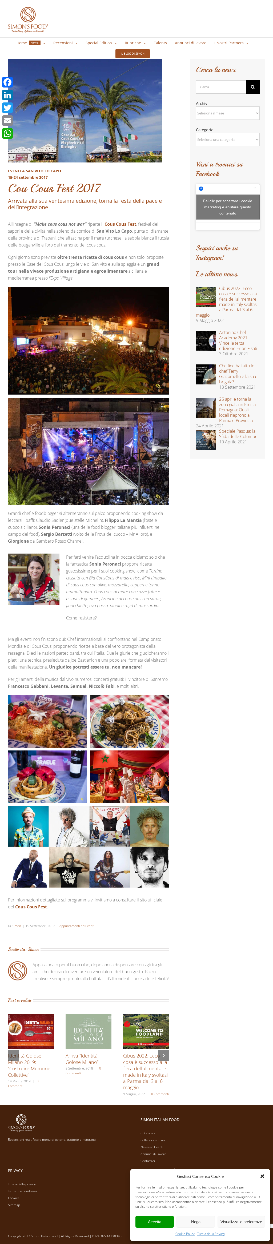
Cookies (13, 1198)
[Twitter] (7, 107)
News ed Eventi (151, 1147)
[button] (262, 1176)
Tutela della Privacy (211, 1233)
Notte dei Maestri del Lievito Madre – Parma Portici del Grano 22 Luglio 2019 (88, 1068)
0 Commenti (45, 1094)
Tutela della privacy (22, 1184)
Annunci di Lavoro (153, 1154)
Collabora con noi (153, 1140)
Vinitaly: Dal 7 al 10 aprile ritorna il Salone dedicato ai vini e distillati (143, 1065)
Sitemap (14, 1205)
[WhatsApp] (7, 133)
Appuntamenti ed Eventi (76, 926)
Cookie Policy (185, 1233)
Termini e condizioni (23, 1191)
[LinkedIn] (7, 95)
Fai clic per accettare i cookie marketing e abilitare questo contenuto (227, 206)
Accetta (154, 1221)
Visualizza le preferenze (241, 1221)
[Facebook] (7, 82)
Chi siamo (147, 1133)
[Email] (7, 120)
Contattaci (147, 1161)
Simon (16, 926)
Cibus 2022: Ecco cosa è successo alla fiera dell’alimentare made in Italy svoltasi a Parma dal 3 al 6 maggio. (30, 1071)
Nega (195, 1221)
